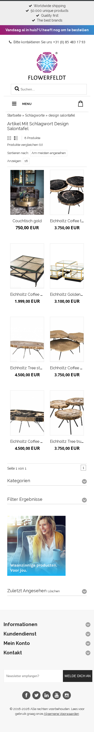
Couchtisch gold (27, 221)
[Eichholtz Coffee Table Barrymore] (27, 413)
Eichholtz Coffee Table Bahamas (39, 294)
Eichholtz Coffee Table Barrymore (40, 441)
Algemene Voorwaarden (61, 714)
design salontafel (61, 115)
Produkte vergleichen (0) (25, 145)
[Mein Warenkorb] (80, 104)
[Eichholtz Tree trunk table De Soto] (67, 413)
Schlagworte (35, 115)
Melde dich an (78, 676)
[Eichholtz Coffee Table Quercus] (67, 339)
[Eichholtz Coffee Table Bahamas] (27, 266)
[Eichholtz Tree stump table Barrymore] (27, 339)
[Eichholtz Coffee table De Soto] (67, 192)
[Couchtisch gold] (27, 192)
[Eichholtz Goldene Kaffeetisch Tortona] (67, 266)
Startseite (14, 115)
